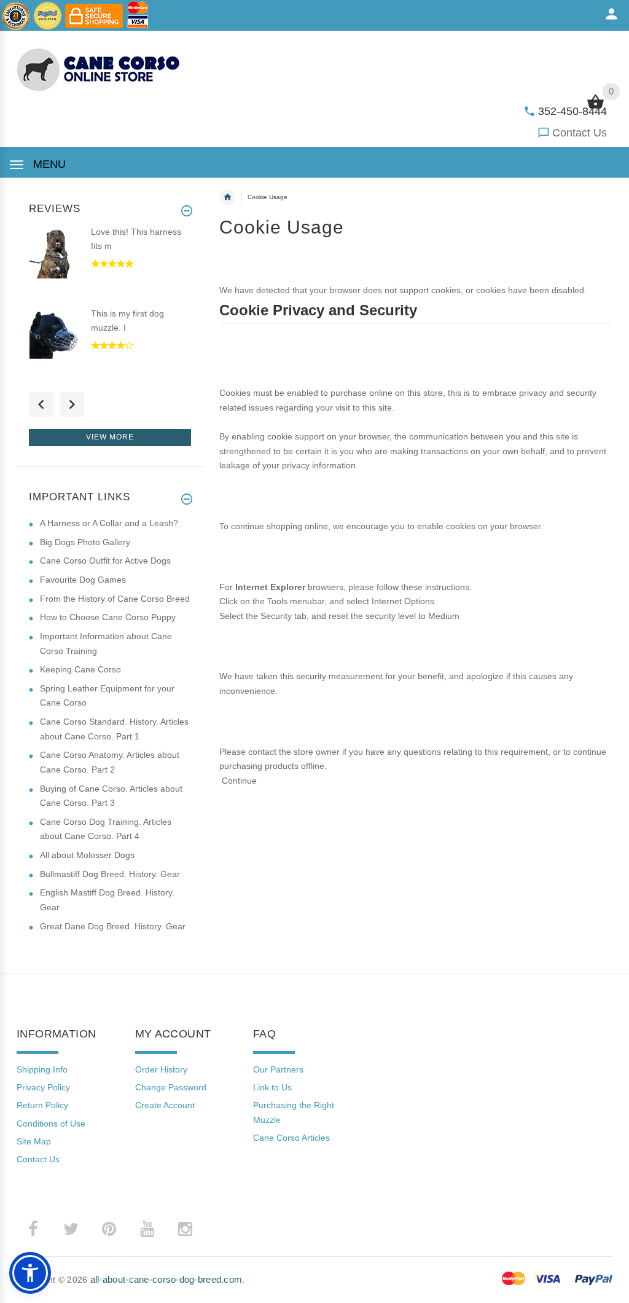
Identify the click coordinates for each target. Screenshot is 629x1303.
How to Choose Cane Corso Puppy (108, 617)
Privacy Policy (43, 1087)
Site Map (34, 1141)
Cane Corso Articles (291, 1138)
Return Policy (42, 1105)
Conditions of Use (51, 1123)
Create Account (165, 1105)
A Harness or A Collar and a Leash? (109, 523)
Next (72, 404)
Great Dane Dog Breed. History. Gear (113, 926)
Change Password (170, 1087)
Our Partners (278, 1069)
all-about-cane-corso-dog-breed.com (166, 1279)
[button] (30, 1273)
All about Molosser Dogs (87, 855)
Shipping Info (42, 1069)
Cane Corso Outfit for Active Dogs (105, 560)
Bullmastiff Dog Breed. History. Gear (110, 874)
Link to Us (272, 1087)
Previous (41, 404)
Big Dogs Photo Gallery (85, 542)
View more (110, 437)
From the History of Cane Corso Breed (115, 599)
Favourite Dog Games (83, 580)
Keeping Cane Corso (80, 669)
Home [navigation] (227, 197)
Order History (161, 1069)
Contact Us (579, 133)
